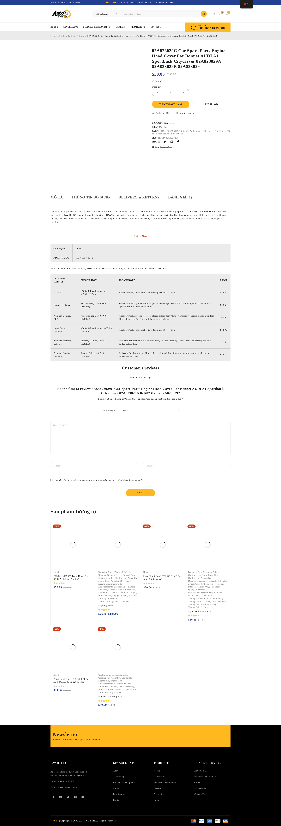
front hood (220, 131)
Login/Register (214, 14)
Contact (156, 27)
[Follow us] (68, 797)
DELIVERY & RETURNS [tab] (139, 197)
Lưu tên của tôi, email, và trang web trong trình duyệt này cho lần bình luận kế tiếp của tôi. (99, 480)
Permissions (138, 27)
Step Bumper (215, 592)
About (54, 27)
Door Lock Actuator (109, 581)
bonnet (199, 131)
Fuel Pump (103, 592)
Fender (111, 590)
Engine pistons (105, 605)
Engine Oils (116, 584)
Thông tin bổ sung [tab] (91, 197)
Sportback (178, 134)
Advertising (70, 27)
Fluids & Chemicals (125, 590)
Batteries (102, 572)
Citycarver (209, 131)
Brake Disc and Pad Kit (119, 572)
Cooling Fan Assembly (126, 578)
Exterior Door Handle (124, 587)
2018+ (163, 131)
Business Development (96, 27)
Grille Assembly (117, 592)
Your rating (108, 410)
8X (182, 131)
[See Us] (75, 797)
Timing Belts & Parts (198, 607)
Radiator (133, 595)
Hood (81, 36)
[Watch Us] (61, 797)
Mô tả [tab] (56, 197)
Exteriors (102, 590)
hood (154, 134)
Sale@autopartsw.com (68, 787)
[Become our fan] (53, 797)
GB (228, 131)
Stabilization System (108, 601)
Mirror (108, 595)
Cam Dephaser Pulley (208, 572)
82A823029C (173, 131)
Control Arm (129, 575)
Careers (120, 27)
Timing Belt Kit (195, 601)
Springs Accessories (109, 598)
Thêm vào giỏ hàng (170, 104)
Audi (165, 127)
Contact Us (199, 794)
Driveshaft (125, 581)
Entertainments (105, 587)
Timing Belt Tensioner (215, 601)
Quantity (156, 87)
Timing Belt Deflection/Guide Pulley (205, 598)
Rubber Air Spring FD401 (111, 696)
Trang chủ (55, 36)
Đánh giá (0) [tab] (180, 197)
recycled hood (165, 134)
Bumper (102, 575)
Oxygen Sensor (120, 595)
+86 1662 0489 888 (211, 28)
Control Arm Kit (106, 578)
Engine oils (103, 584)
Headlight (131, 592)
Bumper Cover (114, 575)
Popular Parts (69, 36)
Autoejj (169, 147)
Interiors (192, 587)
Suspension (124, 601)
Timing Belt (206, 595)
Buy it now (211, 104)
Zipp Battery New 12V (199, 611)
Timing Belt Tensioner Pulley (202, 604)
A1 (186, 131)
